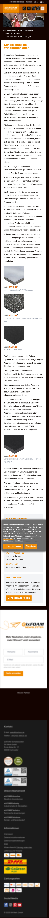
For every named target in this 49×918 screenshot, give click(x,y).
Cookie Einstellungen (13, 546)
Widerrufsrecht (10, 847)
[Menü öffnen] (42, 8)
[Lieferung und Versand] (23, 863)
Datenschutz (8, 541)
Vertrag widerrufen (24, 847)
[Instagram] (11, 905)
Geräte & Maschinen (13, 33)
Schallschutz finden (19, 598)
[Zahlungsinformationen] (22, 888)
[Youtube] (20, 905)
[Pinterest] (15, 905)
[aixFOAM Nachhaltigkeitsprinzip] (9, 761)
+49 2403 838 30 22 (19, 736)
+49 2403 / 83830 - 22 (15, 553)
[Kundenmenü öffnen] (29, 8)
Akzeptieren (31, 546)
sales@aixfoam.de (13, 564)
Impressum (8, 834)
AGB (6, 844)
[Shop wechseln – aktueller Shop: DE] (42, 2)
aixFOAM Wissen (9, 30)
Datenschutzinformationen (14, 837)
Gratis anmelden (13, 673)
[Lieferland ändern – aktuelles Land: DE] (36, 2)
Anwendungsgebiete (25, 30)
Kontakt (29, 2)
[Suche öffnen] (24, 8)
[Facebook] (6, 905)
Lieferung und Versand (13, 851)
